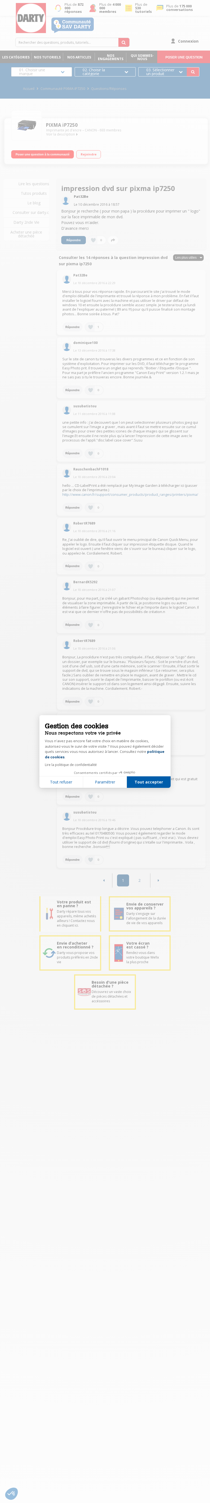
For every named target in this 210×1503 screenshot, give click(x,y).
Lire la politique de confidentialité (71, 764)
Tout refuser (61, 782)
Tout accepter (149, 782)
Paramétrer (105, 782)
